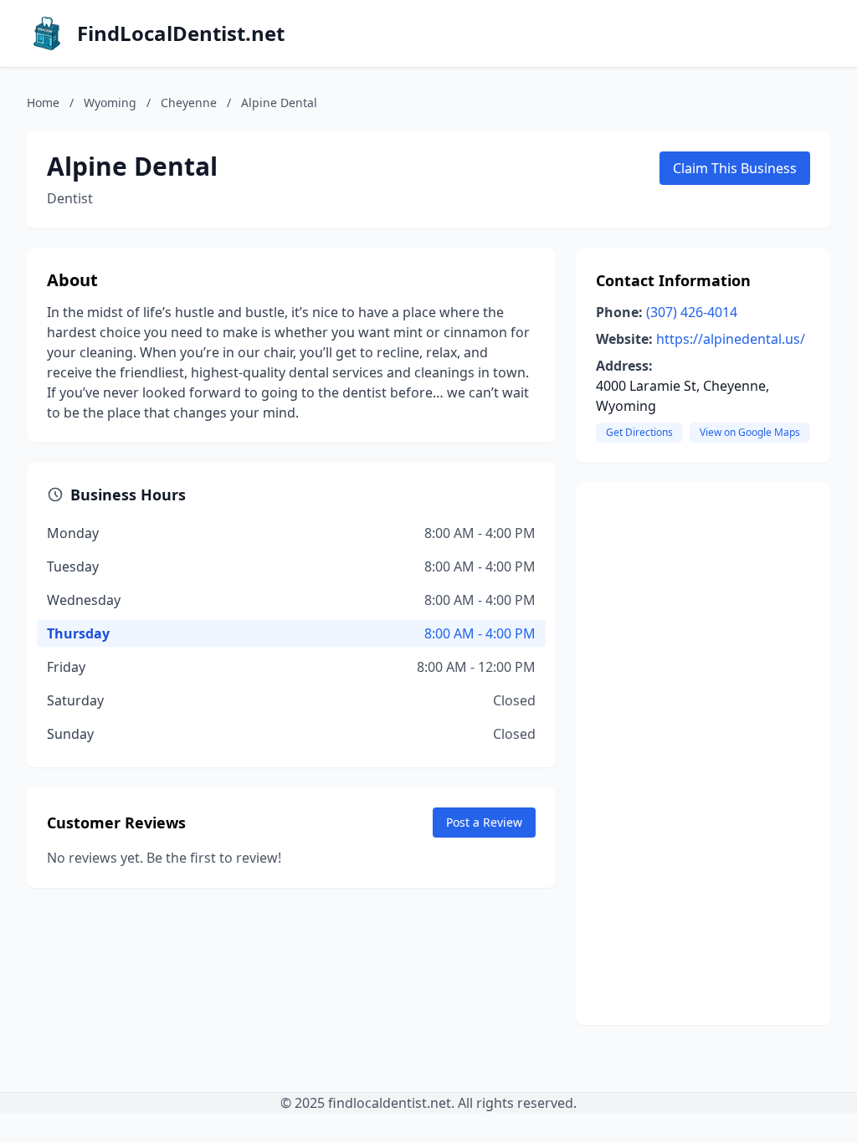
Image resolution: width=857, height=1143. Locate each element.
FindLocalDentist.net (181, 33)
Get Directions (639, 432)
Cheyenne (189, 102)
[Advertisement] (703, 754)
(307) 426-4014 (691, 312)
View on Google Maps (750, 432)
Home (43, 102)
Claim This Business (735, 168)
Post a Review (484, 822)
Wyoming (110, 102)
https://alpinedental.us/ (730, 339)
